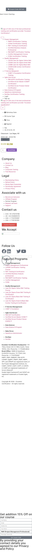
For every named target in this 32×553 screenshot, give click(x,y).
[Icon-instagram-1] (14, 251)
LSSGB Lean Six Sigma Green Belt (19, 62)
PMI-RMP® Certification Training (19, 52)
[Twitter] (18, 251)
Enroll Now (11, 150)
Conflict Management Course (18, 54)
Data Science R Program (12, 90)
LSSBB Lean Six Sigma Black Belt (19, 65)
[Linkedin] (9, 251)
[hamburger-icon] (2, 37)
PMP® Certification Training (17, 41)
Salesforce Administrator (12, 92)
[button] (5, 139)
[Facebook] (4, 251)
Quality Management (11, 58)
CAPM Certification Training (17, 43)
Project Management (11, 39)
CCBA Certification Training (17, 56)
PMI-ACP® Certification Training (19, 79)
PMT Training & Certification (17, 46)
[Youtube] (23, 251)
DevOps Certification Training (14, 94)
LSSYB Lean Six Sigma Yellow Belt (19, 60)
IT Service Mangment (11, 71)
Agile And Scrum (10, 77)
